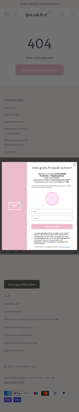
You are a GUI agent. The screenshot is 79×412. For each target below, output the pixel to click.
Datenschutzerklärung (64, 247)
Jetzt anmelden (52, 226)
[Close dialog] (74, 164)
